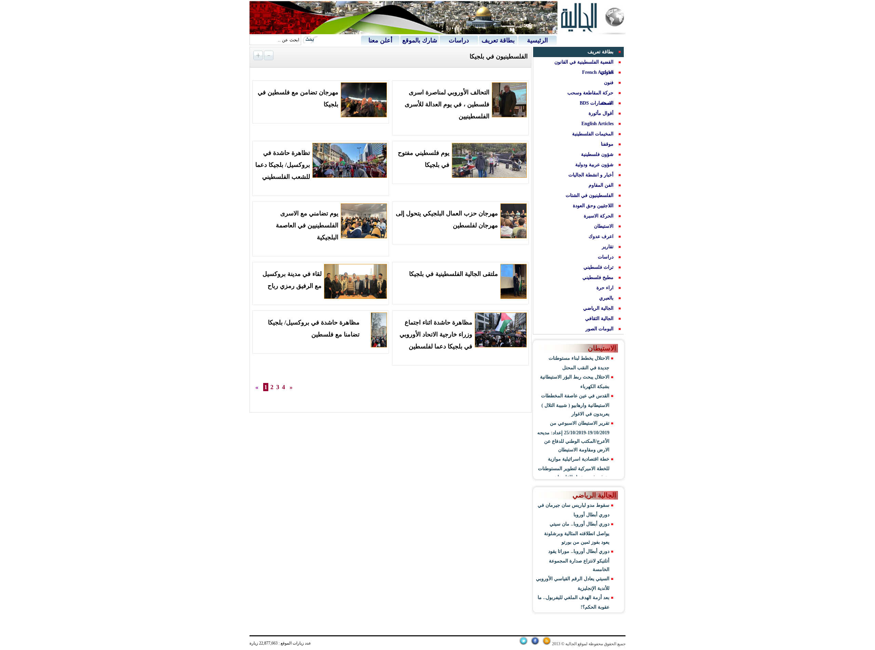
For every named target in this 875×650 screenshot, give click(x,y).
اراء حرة (605, 287)
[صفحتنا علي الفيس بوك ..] (535, 643)
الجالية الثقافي (599, 318)
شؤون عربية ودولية (594, 164)
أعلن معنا (380, 40)
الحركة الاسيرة (599, 215)
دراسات (459, 40)
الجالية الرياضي (598, 308)
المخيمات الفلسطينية (593, 133)
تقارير (608, 246)
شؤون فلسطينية (597, 154)
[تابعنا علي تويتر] (523, 643)
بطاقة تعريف (498, 40)
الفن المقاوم (601, 185)
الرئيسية (537, 40)
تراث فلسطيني (598, 267)
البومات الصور (599, 328)
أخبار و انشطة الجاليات (591, 174)
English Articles (597, 123)
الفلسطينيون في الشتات (590, 195)
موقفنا (607, 144)
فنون (609, 82)
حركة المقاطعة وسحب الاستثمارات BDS (590, 98)
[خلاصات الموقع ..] (546, 643)
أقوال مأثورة (601, 113)
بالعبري (606, 298)
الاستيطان (604, 226)
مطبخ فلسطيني (598, 277)
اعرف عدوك (601, 236)
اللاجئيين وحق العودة (593, 205)
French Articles (598, 72)
